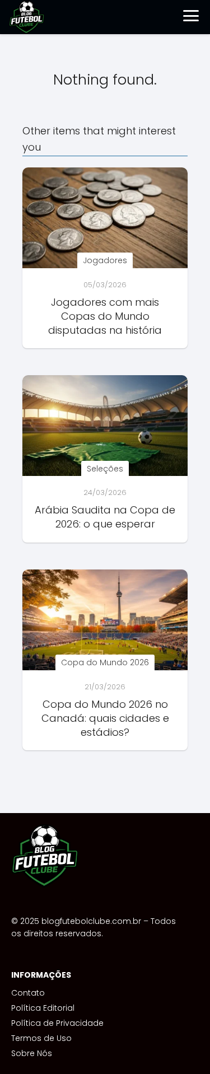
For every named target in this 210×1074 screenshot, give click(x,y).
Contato (28, 992)
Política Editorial (42, 1008)
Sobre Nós (31, 1053)
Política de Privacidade (57, 1023)
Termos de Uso (41, 1038)
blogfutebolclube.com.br (91, 921)
